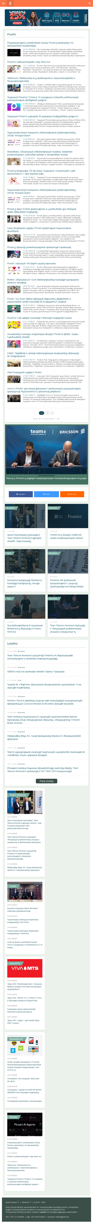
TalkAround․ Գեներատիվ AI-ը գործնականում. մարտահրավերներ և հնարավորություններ (22, 1167)
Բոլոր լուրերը (46, 781)
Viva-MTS (15, 963)
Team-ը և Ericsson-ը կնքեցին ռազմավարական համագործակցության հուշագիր (46, 478)
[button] (14, 475)
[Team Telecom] (46, 17)
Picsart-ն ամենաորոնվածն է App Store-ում (28, 62)
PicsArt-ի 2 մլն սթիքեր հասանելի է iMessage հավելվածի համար (39, 318)
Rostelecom (16, 1039)
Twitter (47, 494)
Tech (9, 553)
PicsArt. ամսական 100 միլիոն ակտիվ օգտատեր (31, 263)
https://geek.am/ (59, 1212)
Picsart (13, 1117)
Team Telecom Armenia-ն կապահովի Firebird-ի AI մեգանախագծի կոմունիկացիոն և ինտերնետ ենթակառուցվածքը (40, 657)
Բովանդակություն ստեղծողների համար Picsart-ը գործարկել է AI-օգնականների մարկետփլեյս (23, 1145)
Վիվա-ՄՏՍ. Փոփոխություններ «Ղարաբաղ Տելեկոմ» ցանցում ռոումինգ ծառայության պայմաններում (24, 986)
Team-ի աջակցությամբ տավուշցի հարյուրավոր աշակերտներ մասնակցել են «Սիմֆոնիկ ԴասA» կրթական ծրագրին (46, 753)
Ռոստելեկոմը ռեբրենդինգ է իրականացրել (24, 1101)
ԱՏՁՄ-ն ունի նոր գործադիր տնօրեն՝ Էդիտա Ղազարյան (36, 671)
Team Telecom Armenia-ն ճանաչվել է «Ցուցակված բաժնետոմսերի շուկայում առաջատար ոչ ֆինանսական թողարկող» (67, 630)
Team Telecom (18, 795)
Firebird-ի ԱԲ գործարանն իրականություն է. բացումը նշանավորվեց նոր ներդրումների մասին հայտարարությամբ (66, 585)
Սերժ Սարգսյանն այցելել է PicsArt (24, 372)
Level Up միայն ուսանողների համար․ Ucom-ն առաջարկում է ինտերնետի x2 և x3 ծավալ (24, 944)
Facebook (21, 494)
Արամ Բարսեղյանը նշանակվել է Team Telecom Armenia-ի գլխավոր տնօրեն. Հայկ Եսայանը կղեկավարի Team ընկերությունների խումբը (24, 541)
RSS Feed (72, 494)
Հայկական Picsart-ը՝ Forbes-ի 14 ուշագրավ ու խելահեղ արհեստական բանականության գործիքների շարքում (24, 1181)
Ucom (13, 886)
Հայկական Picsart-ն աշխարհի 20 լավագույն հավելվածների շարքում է (42, 116)
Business (10, 508)
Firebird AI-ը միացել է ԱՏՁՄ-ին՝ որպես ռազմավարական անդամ (66, 536)
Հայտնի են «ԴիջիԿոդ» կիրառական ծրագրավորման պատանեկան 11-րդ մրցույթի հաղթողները (44, 686)
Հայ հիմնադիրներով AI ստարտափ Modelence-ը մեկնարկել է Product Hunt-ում (25, 628)
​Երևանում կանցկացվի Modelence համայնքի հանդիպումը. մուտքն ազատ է (24, 583)
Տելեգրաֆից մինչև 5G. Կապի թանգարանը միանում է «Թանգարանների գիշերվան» (44, 737)
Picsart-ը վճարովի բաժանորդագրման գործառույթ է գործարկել (39, 247)
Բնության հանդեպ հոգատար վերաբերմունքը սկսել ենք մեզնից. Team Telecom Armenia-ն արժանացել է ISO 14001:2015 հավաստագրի (42, 769)
